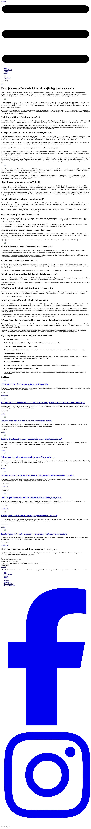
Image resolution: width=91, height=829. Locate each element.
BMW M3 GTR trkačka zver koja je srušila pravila (24, 384)
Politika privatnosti (9, 585)
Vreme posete (28, 563)
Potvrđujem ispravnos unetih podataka (11, 563)
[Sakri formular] (1, 558)
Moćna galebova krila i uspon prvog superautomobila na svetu (29, 515)
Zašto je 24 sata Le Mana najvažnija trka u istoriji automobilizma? (31, 439)
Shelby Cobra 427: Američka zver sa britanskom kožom (26, 421)
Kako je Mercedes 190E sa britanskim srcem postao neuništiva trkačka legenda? (37, 475)
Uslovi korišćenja (9, 584)
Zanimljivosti (8, 70)
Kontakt (6, 580)
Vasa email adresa (6, 559)
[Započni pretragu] (1, 3)
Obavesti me (4, 565)
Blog (5, 68)
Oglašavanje (7, 78)
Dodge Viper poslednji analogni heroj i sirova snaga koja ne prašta (31, 497)
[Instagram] (47, 823)
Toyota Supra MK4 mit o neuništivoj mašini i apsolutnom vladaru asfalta (34, 534)
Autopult (3, 1)
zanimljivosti (4, 395)
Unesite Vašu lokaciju (7, 561)
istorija (2, 84)
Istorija (6, 73)
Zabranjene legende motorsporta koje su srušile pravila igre (28, 457)
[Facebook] (47, 725)
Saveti (6, 71)
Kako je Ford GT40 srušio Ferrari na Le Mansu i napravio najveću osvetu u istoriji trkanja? (43, 402)
